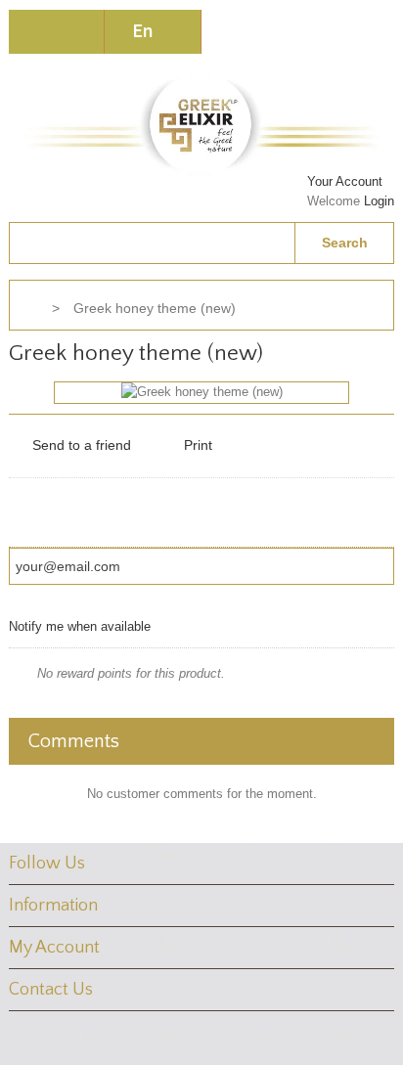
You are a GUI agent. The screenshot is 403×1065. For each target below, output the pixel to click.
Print (198, 445)
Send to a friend (81, 445)
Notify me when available (80, 626)
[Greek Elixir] (201, 123)
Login (379, 201)
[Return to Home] (29, 309)
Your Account (344, 181)
